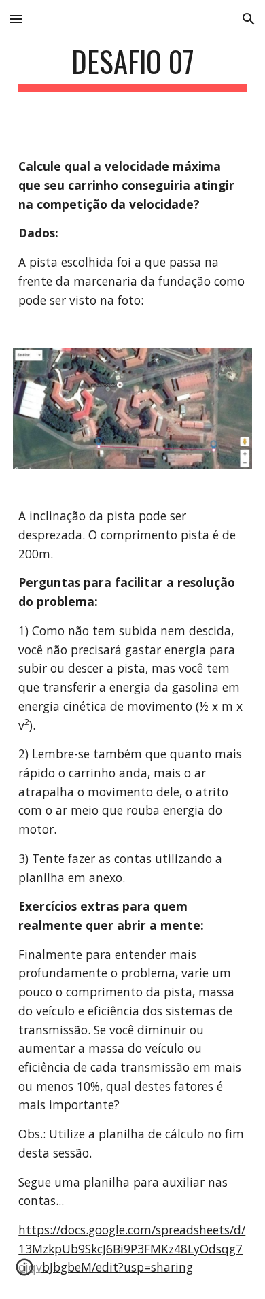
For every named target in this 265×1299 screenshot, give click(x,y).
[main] (132, 67)
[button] (16, 18)
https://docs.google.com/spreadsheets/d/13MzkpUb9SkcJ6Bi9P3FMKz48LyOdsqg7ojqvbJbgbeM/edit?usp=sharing (131, 1248)
